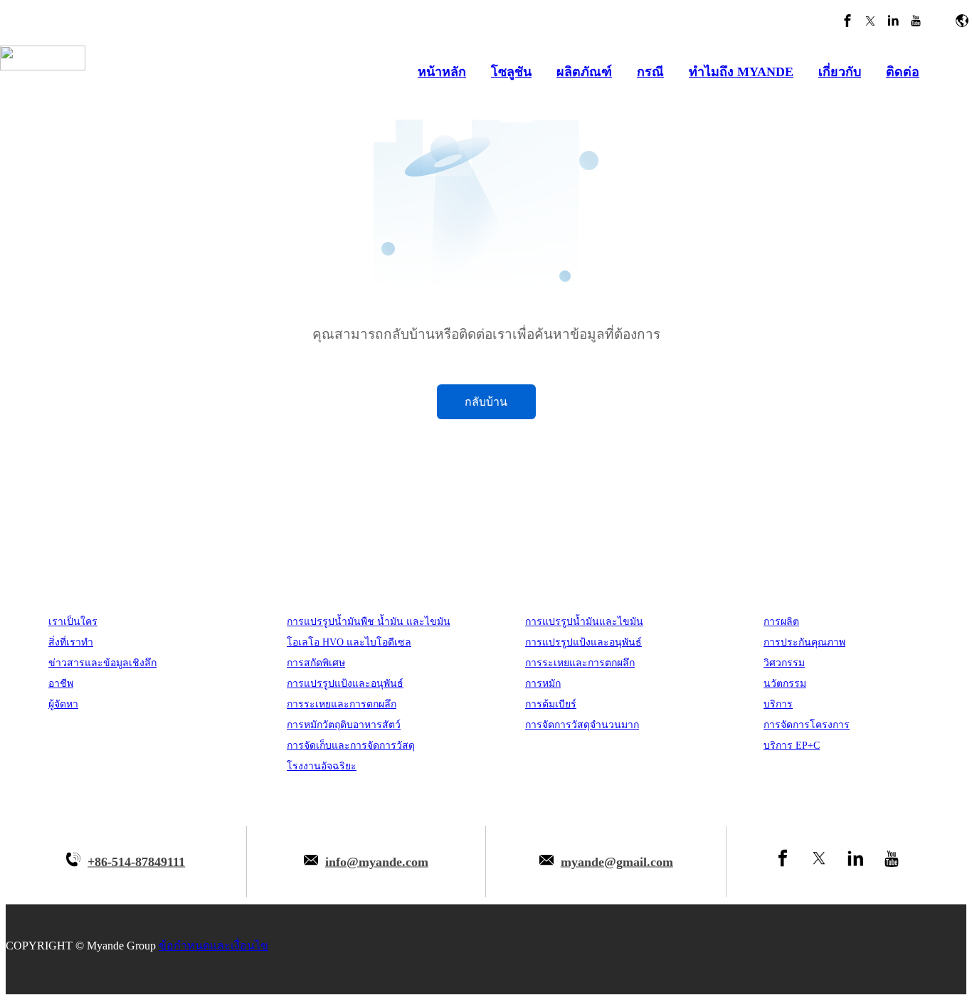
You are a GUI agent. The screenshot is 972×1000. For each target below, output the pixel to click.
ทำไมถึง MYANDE (741, 72)
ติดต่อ (902, 72)
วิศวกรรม (784, 663)
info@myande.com (376, 861)
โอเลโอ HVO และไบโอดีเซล (349, 642)
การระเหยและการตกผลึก (341, 704)
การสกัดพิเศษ (316, 663)
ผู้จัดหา (63, 704)
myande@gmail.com (617, 861)
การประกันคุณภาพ (804, 642)
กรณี (650, 72)
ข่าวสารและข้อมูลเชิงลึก (102, 663)
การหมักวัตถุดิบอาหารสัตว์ (344, 725)
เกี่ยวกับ (839, 72)
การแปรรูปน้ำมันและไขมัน (584, 621)
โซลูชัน (511, 72)
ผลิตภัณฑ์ (584, 72)
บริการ (778, 704)
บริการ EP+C (792, 745)
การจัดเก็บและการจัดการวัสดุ (351, 745)
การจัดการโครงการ (807, 725)
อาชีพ (60, 683)
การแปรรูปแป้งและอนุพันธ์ (345, 683)
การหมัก (543, 683)
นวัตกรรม (785, 683)
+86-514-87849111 (136, 861)
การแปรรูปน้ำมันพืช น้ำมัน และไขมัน (368, 621)
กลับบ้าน (486, 401)
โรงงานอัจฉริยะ (321, 766)
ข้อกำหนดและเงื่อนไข (213, 946)
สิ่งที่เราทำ (70, 642)
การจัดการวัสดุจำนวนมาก (582, 725)
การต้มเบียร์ (550, 704)
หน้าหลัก (442, 72)
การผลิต (781, 621)
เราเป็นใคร (72, 621)
